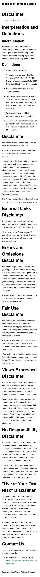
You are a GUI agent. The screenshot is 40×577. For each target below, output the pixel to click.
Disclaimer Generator (10, 194)
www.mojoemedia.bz (26, 116)
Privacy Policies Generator (25, 572)
